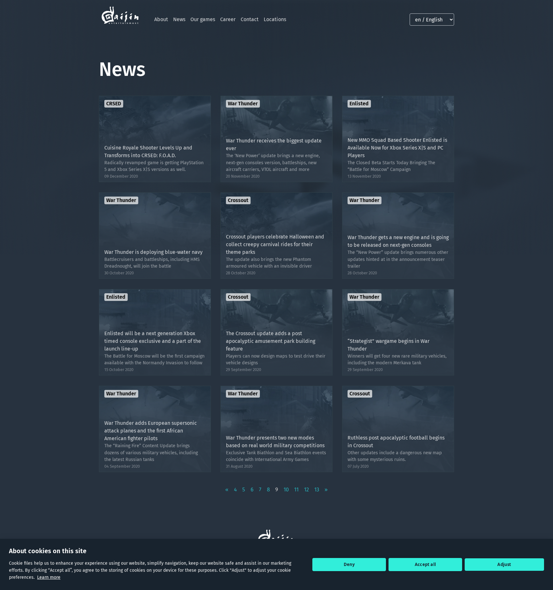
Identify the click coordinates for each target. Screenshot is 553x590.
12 (306, 489)
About (161, 19)
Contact (250, 19)
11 (296, 489)
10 (286, 489)
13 (316, 489)
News (179, 19)
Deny (349, 564)
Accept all (425, 564)
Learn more (48, 577)
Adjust (504, 564)
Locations (275, 19)
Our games (202, 19)
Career (228, 19)
